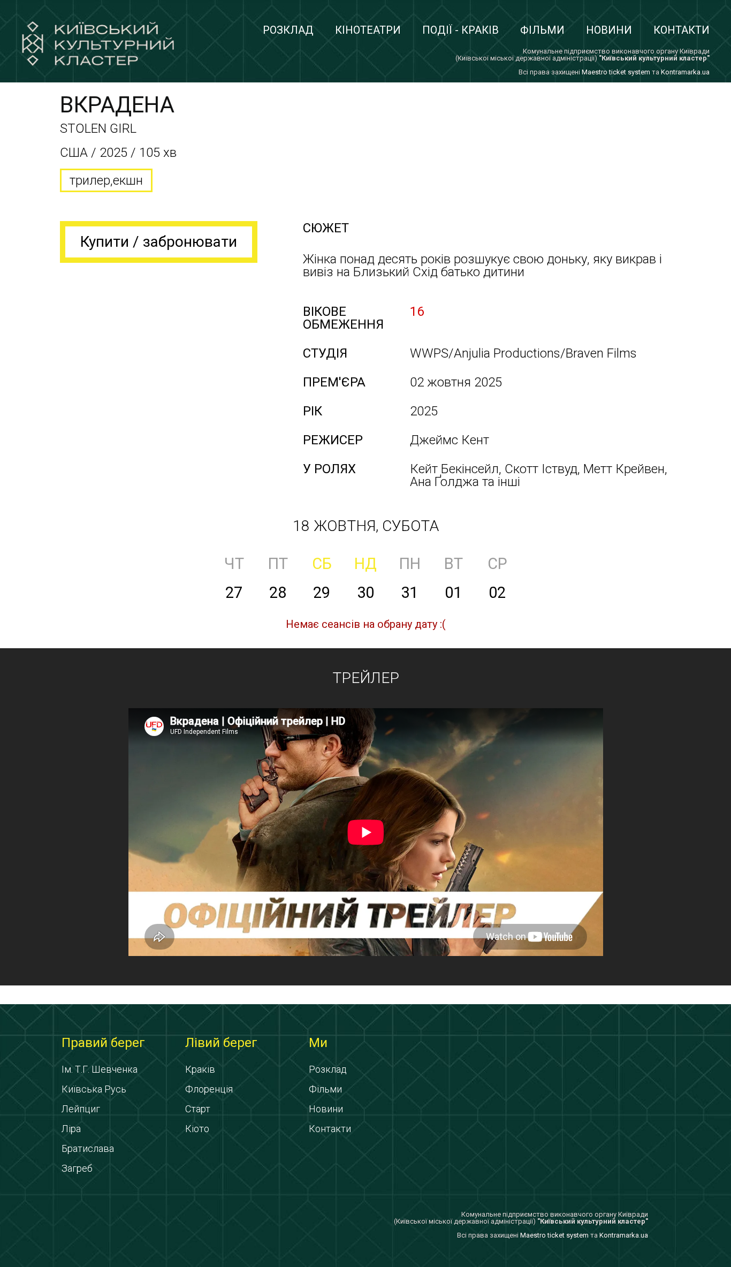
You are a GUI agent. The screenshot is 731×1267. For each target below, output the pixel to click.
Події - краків (460, 30)
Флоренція (209, 1089)
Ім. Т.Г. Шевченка (100, 1069)
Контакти (681, 30)
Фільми (542, 30)
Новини (609, 30)
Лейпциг (81, 1108)
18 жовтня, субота (366, 526)
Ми (318, 1042)
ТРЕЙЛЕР (365, 678)
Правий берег (103, 1042)
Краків (200, 1069)
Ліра (71, 1128)
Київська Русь (94, 1089)
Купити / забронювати (158, 242)
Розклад (288, 30)
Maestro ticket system (616, 72)
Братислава (88, 1148)
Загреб (77, 1168)
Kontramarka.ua (685, 72)
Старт (197, 1108)
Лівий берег (221, 1042)
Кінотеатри (368, 30)
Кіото (197, 1128)
